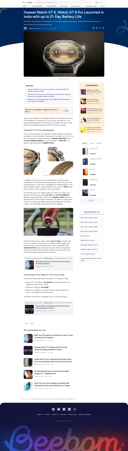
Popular (92, 143)
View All (91, 200)
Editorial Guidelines (85, 414)
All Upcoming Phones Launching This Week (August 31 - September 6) (51, 372)
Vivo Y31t (92, 169)
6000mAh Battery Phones (89, 249)
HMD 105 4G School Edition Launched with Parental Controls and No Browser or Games (52, 384)
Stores (102, 6)
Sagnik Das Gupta (33, 28)
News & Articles (75, 6)
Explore (24, 6)
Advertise (63, 414)
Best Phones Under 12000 (89, 222)
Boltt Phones (85, 236)
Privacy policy (72, 414)
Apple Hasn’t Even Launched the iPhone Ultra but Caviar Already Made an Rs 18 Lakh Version (53, 360)
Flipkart (64, 297)
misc (32, 323)
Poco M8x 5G (94, 179)
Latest (84, 143)
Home (23, 399)
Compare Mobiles (51, 6)
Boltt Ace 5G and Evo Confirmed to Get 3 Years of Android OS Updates (53, 262)
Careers (47, 414)
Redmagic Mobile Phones (89, 245)
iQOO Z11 (92, 190)
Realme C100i (94, 148)
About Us (40, 414)
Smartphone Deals (91, 6)
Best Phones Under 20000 (89, 227)
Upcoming (98, 143)
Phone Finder (63, 6)
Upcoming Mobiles (37, 6)
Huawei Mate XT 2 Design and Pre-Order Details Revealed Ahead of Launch (52, 307)
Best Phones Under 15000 (89, 231)
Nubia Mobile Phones (88, 240)
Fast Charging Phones (88, 254)
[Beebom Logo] (27, 2)
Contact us (55, 414)
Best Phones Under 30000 (89, 218)
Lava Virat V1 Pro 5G (95, 159)
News (28, 399)
